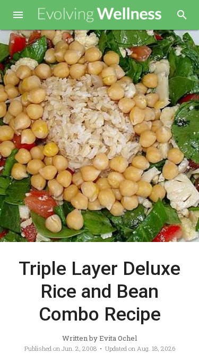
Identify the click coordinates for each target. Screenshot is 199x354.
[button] (18, 16)
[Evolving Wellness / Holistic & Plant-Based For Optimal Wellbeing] (100, 15)
